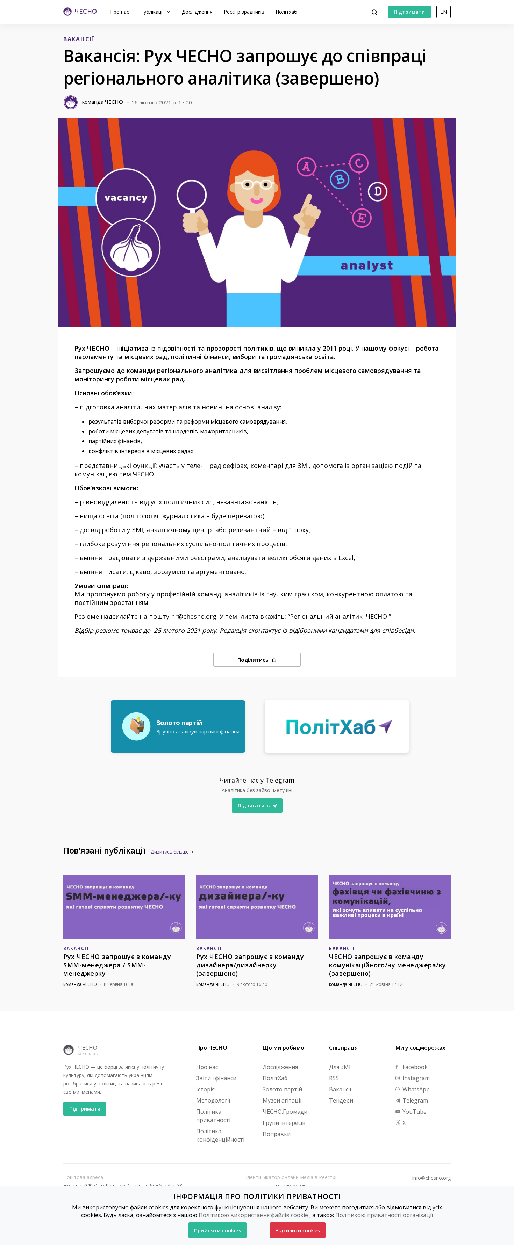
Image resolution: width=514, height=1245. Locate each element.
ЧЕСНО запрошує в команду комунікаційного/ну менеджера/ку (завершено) (387, 964)
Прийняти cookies (217, 1230)
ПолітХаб (275, 1078)
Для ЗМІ (340, 1067)
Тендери (341, 1100)
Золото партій (282, 1089)
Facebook (414, 1067)
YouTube (414, 1111)
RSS (334, 1078)
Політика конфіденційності (220, 1135)
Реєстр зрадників (244, 11)
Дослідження (197, 11)
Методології (213, 1100)
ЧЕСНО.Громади (285, 1111)
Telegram (414, 1100)
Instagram (415, 1078)
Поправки (277, 1134)
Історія (205, 1089)
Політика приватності (213, 1116)
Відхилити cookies (297, 1230)
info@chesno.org (431, 1178)
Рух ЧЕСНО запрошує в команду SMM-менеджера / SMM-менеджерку (117, 964)
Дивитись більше (170, 851)
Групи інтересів (284, 1123)
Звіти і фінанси (216, 1078)
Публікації (152, 11)
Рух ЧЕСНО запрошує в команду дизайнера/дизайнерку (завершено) (250, 964)
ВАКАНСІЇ (79, 39)
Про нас (119, 11)
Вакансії (340, 1089)
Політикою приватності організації (384, 1215)
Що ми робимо (283, 1048)
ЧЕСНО (87, 1048)
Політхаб (286, 11)
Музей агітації (282, 1100)
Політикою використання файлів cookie (253, 1215)
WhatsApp (415, 1089)
